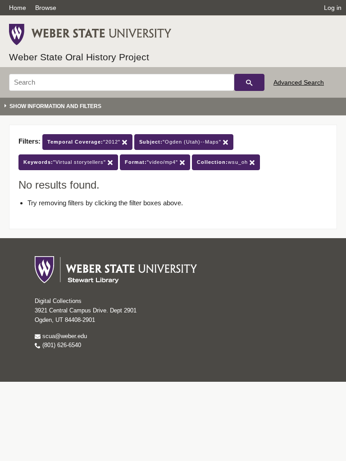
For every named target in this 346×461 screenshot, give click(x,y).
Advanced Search (298, 82)
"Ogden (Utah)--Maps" (181, 142)
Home (17, 7)
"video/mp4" (152, 162)
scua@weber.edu (64, 336)
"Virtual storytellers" (65, 162)
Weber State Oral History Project (79, 57)
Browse (45, 7)
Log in (332, 7)
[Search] (249, 82)
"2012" (84, 142)
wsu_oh (223, 162)
